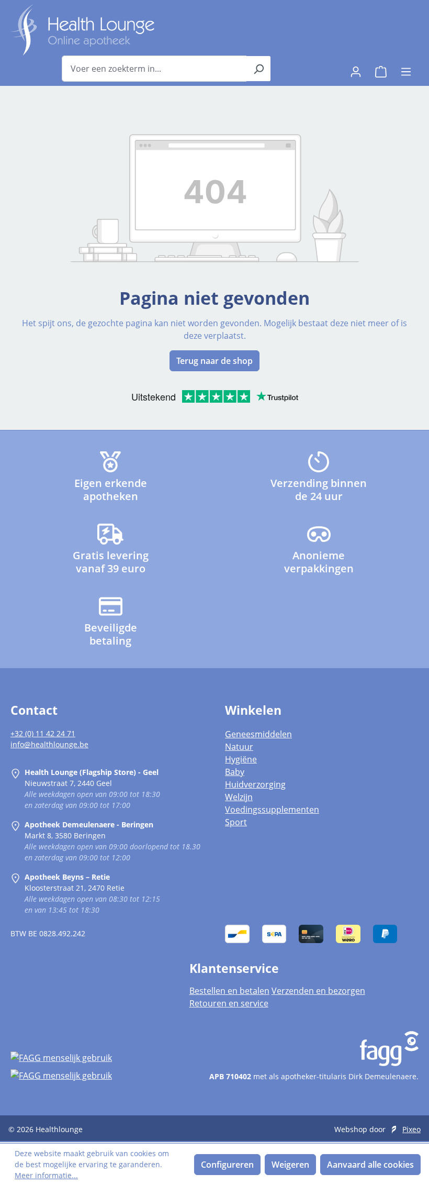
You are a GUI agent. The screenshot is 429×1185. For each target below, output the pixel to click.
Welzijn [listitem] (239, 797)
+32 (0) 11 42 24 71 (42, 733)
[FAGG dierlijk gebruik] (89, 1075)
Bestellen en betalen (229, 990)
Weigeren (290, 1164)
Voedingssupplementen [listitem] (272, 809)
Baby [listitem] (234, 772)
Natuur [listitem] (239, 746)
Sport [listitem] (236, 822)
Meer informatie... (46, 1175)
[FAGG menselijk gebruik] (89, 1058)
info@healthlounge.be (49, 744)
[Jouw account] (355, 68)
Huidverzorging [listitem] (255, 784)
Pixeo (411, 1129)
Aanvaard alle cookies (370, 1164)
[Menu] (406, 68)
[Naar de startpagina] (82, 30)
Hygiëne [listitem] (241, 759)
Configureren (227, 1164)
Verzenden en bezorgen (318, 990)
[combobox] (154, 69)
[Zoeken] (258, 69)
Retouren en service (228, 1003)
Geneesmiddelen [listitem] (258, 734)
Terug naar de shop (214, 361)
